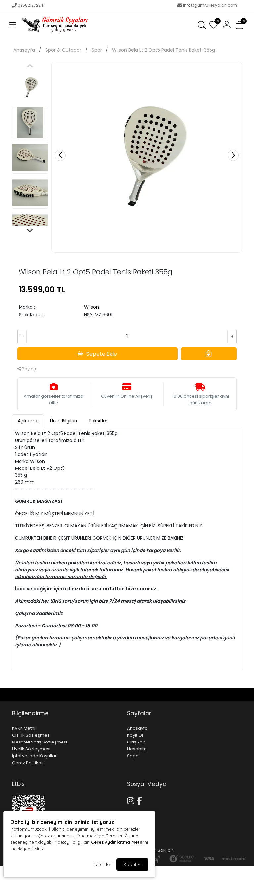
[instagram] (230, 694)
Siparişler (215, 694)
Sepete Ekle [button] (101, 354)
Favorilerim (181, 694)
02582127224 (30, 5)
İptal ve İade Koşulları (35, 756)
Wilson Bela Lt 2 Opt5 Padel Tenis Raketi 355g (163, 50)
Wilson (91, 307)
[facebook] (238, 694)
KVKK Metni (23, 728)
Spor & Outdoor (63, 50)
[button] (12, 25)
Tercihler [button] (102, 864)
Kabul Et (132, 864)
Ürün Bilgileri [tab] (63, 420)
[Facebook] (140, 800)
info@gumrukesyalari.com (210, 5)
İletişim (20, 694)
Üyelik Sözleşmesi (31, 749)
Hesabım (137, 749)
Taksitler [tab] (97, 420)
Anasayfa (24, 50)
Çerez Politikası (28, 763)
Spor (97, 50)
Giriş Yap (136, 742)
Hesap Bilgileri (66, 694)
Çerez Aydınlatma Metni (117, 842)
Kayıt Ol (135, 735)
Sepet (133, 756)
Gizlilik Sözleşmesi (31, 735)
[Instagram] (132, 800)
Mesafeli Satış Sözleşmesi (39, 742)
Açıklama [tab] (28, 420)
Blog (40, 694)
